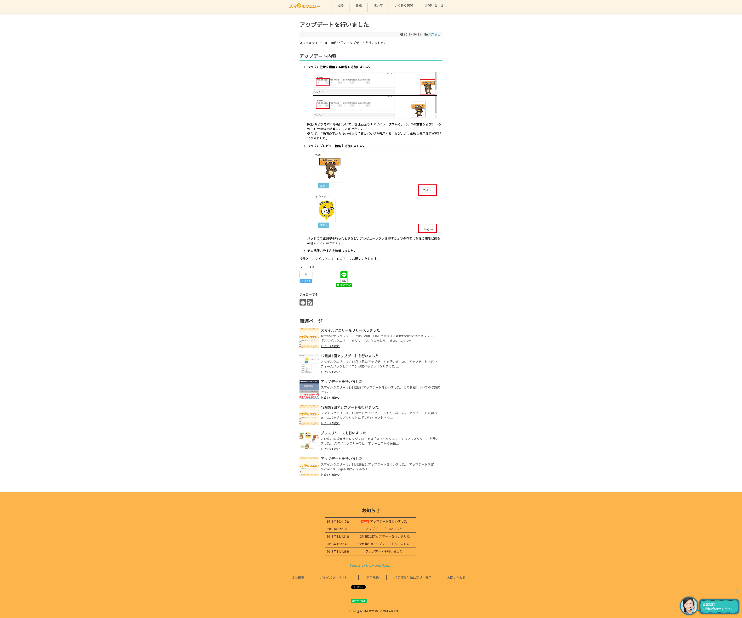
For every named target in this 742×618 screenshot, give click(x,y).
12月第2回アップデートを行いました (350, 407)
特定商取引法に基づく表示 (412, 577)
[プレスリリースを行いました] (309, 440)
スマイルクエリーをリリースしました (350, 330)
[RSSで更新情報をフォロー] (310, 302)
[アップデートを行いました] (309, 389)
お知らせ (434, 34)
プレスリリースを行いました (343, 432)
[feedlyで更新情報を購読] (303, 302)
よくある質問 (404, 5)
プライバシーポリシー (335, 577)
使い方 (378, 5)
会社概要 (298, 577)
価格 (341, 5)
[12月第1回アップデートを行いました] (309, 363)
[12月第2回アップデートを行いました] (309, 415)
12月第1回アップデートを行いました (350, 355)
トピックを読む (330, 346)
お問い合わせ (434, 5)
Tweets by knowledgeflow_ (370, 565)
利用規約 (372, 577)
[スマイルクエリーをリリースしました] (309, 338)
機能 (359, 5)
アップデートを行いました (341, 381)
